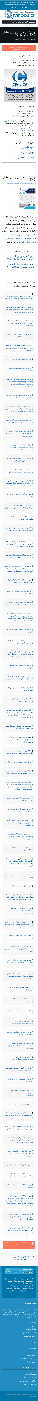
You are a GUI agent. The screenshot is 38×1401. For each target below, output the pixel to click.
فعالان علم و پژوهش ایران (28, 1381)
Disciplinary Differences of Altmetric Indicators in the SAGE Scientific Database (20, 323)
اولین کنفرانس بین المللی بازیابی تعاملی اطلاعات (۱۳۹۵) (19, 257)
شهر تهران (23, 128)
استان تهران (21, 130)
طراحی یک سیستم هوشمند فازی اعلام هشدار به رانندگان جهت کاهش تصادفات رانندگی (20, 976)
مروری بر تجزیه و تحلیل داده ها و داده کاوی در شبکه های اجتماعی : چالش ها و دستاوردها (20, 1045)
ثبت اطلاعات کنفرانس (27, 1333)
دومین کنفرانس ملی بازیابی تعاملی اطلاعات (25, 39)
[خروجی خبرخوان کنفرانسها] (15, 7)
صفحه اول (29, 2)
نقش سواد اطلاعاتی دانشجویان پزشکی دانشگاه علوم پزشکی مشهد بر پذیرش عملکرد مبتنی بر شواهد (20, 1153)
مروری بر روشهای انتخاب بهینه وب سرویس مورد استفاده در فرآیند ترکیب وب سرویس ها (20, 1093)
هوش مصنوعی (27, 152)
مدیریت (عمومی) (26, 157)
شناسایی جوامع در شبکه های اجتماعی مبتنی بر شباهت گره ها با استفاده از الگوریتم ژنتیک (19, 949)
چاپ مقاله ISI (31, 1348)
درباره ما (32, 1326)
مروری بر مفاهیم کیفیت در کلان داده (20, 1104)
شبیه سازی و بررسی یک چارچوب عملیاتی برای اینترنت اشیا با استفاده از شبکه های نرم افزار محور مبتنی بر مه (19, 924)
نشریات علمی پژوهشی (29, 1384)
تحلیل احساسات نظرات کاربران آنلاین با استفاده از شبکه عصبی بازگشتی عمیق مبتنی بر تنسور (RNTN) (19, 739)
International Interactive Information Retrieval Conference (21, 183)
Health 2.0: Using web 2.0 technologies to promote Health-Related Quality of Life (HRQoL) (19, 348)
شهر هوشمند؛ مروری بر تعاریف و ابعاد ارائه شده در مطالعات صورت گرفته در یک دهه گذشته (20, 962)
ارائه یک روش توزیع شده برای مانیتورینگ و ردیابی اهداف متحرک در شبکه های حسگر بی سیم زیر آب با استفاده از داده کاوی (19, 409)
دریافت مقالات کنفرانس (18, 49)
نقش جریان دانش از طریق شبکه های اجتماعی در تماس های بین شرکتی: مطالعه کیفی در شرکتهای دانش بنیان (20, 1140)
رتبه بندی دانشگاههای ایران (28, 1358)
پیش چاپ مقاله (31, 1362)
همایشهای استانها (9, 2)
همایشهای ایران (32, 37)
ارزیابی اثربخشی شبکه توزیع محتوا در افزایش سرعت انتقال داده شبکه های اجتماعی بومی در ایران (20, 447)
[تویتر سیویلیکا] (22, 7)
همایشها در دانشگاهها (26, 4)
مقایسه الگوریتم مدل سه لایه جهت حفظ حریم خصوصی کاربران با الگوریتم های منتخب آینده (19, 1115)
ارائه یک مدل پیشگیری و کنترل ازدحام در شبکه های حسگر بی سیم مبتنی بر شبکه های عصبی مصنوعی (19, 433)
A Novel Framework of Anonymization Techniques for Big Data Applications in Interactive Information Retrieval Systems (19, 296)
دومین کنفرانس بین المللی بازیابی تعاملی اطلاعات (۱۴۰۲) (19, 265)
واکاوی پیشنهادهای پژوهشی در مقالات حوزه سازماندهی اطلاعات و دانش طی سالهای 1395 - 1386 (20, 1216)
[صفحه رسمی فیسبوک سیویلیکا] (19, 7)
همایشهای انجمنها (14, 4)
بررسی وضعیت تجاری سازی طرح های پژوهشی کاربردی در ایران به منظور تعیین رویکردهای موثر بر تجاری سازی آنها (20, 654)
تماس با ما (31, 1322)
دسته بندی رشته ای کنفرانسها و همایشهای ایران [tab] (17, 1257)
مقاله (34, 1351)
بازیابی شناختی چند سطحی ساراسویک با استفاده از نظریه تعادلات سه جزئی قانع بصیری (19, 530)
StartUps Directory (30, 1377)
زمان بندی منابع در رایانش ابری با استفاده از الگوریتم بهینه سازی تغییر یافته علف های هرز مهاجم (19, 822)
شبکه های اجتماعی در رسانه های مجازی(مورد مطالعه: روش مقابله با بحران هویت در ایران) (20, 910)
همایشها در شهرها (20, 2)
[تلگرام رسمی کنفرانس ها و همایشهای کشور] (12, 7)
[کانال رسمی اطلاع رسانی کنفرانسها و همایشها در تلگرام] (19, 1271)
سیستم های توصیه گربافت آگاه (21, 886)
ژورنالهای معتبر (31, 1355)
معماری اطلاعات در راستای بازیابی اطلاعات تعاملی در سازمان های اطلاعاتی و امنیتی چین (19, 1230)
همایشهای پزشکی (30, 1374)
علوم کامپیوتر (23, 37)
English (6, 4)
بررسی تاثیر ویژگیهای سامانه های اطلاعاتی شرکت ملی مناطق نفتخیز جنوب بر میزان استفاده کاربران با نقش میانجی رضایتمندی (19, 568)
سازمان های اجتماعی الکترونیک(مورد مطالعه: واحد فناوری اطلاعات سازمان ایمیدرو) (20, 836)
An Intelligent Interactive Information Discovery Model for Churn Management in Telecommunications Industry (19, 309)
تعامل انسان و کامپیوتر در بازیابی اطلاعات (18, 762)
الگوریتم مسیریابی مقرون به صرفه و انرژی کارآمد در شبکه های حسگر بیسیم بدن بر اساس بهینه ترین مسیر (19, 483)
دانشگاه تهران (8, 121)
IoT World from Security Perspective (19, 359)
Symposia (33, 1396)
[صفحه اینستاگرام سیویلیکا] (26, 7)
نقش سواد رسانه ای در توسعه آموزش (19, 1165)
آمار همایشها (30, 1329)
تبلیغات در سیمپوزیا (29, 1336)
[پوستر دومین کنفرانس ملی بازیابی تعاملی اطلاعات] (27, 200)
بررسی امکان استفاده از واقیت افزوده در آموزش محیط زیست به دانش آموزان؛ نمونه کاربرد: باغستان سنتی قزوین (19, 544)
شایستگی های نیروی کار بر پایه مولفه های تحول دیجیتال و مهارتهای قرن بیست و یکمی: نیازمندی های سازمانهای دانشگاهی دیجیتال (19, 897)
